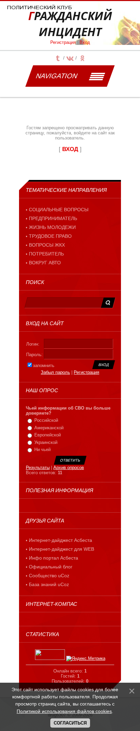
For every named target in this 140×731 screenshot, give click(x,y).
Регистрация (63, 42)
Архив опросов (68, 467)
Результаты (38, 467)
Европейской (47, 434)
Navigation (56, 76)
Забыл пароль (55, 372)
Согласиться (70, 723)
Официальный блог (50, 566)
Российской (46, 420)
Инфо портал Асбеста (53, 558)
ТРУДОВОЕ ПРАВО (50, 236)
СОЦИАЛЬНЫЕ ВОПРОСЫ (58, 209)
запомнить (43, 365)
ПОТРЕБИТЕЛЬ (46, 253)
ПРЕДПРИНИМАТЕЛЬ (53, 218)
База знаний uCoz (49, 584)
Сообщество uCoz (49, 575)
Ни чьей (42, 449)
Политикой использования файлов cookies (64, 711)
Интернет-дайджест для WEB (61, 549)
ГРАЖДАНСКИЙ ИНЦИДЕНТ (70, 24)
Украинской (45, 442)
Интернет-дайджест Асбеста (60, 540)
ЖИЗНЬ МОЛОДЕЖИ (52, 227)
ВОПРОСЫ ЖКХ (47, 245)
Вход (85, 42)
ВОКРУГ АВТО (45, 262)
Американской (49, 427)
